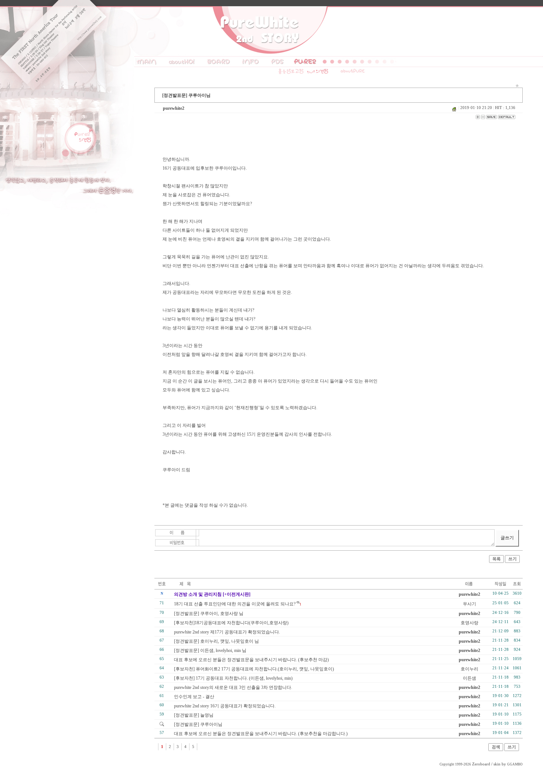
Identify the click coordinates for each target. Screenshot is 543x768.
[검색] (495, 749)
